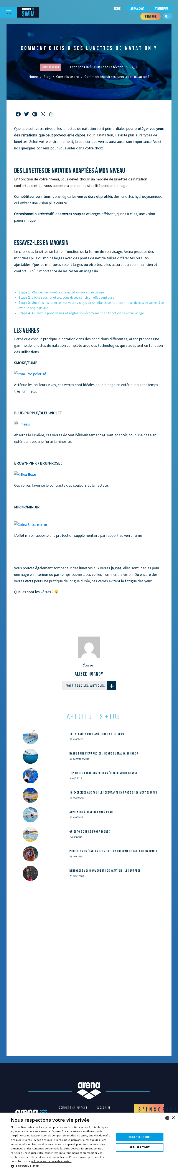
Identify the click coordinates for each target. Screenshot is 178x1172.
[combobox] (167, 1118)
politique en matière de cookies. (51, 1161)
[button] (61, 1166)
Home (117, 8)
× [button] (173, 1118)
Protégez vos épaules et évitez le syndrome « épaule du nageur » (113, 851)
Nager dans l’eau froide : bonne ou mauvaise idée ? (103, 753)
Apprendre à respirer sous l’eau (91, 812)
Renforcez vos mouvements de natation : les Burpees (104, 870)
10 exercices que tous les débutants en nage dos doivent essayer (113, 792)
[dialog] (89, 1142)
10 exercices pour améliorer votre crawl (97, 734)
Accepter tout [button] (140, 1137)
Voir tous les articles (85, 685)
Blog (47, 76)
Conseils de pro (67, 76)
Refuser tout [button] (139, 1147)
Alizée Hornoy (94, 67)
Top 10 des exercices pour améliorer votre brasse (103, 773)
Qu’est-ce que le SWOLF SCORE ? (90, 831)
